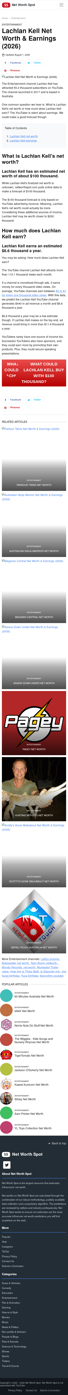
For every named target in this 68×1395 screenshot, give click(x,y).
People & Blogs (10, 1336)
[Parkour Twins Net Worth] (34, 459)
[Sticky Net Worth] (6, 1098)
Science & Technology (14, 1346)
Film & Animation (11, 1302)
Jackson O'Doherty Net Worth (33, 1070)
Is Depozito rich (50, 971)
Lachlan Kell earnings (23, 140)
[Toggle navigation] (61, 5)
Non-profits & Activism (14, 1331)
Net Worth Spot (23, 4)
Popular (6, 1236)
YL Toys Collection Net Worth (33, 1128)
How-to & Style (10, 1312)
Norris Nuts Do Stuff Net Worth (34, 1025)
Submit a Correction (13, 1266)
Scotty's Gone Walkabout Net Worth (34, 881)
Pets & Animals (10, 1341)
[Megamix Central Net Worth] (34, 591)
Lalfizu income (50, 959)
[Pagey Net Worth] (34, 723)
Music (5, 1322)
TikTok (5, 1251)
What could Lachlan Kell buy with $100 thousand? (43, 373)
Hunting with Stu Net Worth (34, 815)
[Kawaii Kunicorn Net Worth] (6, 1083)
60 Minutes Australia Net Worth (34, 996)
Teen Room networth (44, 963)
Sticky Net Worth (25, 1099)
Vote (4, 1241)
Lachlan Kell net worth (24, 136)
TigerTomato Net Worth (29, 1055)
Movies (6, 1317)
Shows (5, 1351)
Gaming (6, 1307)
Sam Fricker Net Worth (29, 1114)
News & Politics (10, 1327)
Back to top (58, 1143)
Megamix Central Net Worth (34, 617)
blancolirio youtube (52, 976)
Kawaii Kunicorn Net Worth (32, 1084)
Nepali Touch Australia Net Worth (34, 947)
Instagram (7, 1246)
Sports (5, 1356)
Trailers (6, 1361)
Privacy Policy (9, 1256)
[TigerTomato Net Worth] (6, 1054)
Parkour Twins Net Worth (34, 484)
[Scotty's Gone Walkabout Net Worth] (34, 855)
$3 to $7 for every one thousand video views (34, 293)
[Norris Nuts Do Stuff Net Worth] (6, 1024)
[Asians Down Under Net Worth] (34, 657)
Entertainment (18, 18)
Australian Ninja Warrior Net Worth (34, 551)
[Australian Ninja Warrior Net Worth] (34, 525)
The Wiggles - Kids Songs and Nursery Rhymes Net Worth (34, 1040)
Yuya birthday (29, 976)
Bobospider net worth (15, 963)
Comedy (6, 1288)
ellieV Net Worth (25, 1011)
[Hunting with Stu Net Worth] (34, 789)
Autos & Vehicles (11, 1283)
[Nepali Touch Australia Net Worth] (34, 921)
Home (5, 18)
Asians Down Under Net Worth (34, 683)
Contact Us (8, 1261)
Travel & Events (10, 1365)
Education (7, 1292)
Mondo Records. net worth (18, 967)
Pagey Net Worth (34, 749)
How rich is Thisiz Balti (24, 971)
